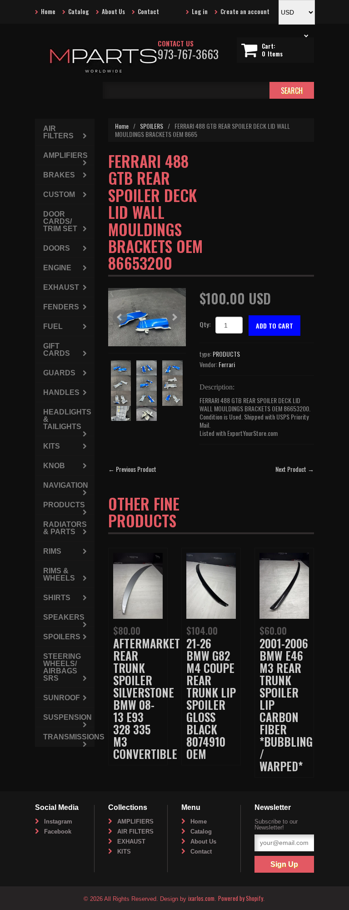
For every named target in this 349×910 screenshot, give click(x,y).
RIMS (52, 551)
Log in (200, 11)
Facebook (57, 831)
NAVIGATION (65, 485)
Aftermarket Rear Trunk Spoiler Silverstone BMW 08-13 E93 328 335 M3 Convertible (146, 698)
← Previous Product (132, 469)
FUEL (53, 326)
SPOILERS (151, 126)
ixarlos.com (201, 898)
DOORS (56, 248)
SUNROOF (61, 698)
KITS (51, 446)
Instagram (58, 821)
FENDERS (61, 307)
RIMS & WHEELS (59, 574)
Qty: (205, 324)
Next (174, 317)
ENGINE (57, 268)
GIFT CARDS (56, 349)
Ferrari (227, 364)
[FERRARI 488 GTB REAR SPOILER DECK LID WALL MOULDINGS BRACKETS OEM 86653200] (147, 317)
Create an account (244, 11)
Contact (148, 11)
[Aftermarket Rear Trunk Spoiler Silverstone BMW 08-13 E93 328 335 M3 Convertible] (138, 584)
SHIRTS (56, 598)
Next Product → (294, 469)
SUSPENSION (67, 717)
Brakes (59, 175)
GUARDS (59, 373)
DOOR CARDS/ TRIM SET (60, 221)
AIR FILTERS (58, 132)
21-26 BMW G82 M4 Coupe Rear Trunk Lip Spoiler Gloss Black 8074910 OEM (211, 698)
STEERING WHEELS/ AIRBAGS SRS (62, 667)
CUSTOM (59, 194)
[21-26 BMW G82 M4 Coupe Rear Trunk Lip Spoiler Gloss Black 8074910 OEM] (211, 584)
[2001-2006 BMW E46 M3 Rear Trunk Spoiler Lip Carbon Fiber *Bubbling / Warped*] (284, 584)
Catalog (78, 11)
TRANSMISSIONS (69, 737)
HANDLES (61, 392)
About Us (113, 11)
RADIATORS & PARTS (65, 528)
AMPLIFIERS (65, 155)
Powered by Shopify (240, 898)
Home (48, 11)
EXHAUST (61, 287)
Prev (120, 317)
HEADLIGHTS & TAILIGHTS (67, 419)
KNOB (54, 466)
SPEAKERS (64, 617)
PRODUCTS (226, 354)
